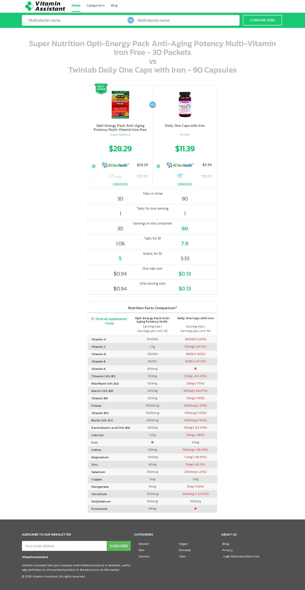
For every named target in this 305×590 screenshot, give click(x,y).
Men (141, 550)
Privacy (227, 550)
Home (76, 5)
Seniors (144, 556)
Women (144, 544)
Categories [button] (94, 5)
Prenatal (185, 550)
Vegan (183, 544)
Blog (114, 5)
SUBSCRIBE (119, 545)
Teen (182, 556)
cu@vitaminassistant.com (241, 556)
